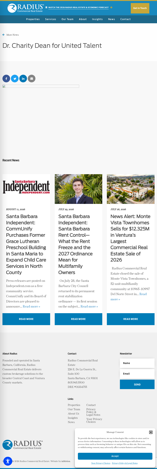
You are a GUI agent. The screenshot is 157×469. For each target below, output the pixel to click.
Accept (115, 456)
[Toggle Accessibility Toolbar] (8, 461)
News (111, 19)
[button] (150, 432)
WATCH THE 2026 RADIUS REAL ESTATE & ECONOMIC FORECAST (78, 7)
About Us (73, 413)
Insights (97, 19)
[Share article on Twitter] (15, 78)
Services (50, 19)
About (83, 19)
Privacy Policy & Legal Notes (125, 463)
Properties (33, 19)
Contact (126, 19)
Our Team (68, 19)
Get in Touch (140, 8)
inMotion (65, 461)
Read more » (31, 306)
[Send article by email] (31, 78)
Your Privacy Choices (100, 463)
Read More (26, 319)
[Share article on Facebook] (6, 78)
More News (12, 35)
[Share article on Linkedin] (23, 78)
